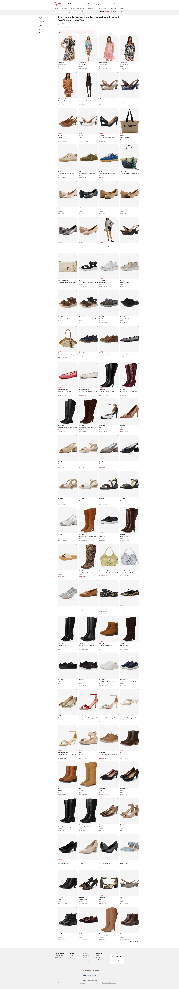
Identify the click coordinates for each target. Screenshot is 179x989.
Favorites (120, 4)
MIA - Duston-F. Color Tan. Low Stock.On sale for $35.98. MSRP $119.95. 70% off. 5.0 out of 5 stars (88, 778)
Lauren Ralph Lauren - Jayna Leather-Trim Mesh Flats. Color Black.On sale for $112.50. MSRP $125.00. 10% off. (129, 343)
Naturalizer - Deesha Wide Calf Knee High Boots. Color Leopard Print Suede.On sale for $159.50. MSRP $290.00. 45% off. (88, 561)
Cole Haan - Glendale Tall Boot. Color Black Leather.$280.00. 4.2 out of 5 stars (68, 633)
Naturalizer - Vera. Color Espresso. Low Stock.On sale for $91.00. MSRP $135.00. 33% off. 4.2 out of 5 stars (109, 887)
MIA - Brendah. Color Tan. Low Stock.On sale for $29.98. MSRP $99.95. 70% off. (68, 778)
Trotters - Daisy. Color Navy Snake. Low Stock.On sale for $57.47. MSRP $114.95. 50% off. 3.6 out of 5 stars (88, 198)
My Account (114, 4)
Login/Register (86, 955)
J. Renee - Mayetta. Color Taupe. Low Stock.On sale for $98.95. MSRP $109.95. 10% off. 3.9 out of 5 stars (109, 89)
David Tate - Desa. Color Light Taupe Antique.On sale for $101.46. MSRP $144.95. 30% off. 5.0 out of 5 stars (68, 452)
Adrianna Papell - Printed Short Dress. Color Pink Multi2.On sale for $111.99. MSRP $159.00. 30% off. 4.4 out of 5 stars (109, 52)
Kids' (105, 8)
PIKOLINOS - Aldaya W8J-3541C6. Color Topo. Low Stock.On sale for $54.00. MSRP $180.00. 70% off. (109, 343)
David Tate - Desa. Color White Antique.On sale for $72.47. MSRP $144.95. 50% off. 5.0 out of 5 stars (68, 524)
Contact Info (58, 965)
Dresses (111, 983)
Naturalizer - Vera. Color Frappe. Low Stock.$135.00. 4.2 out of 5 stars (129, 815)
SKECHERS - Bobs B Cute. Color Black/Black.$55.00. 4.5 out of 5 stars (68, 669)
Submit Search (82, 12)
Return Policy (58, 959)
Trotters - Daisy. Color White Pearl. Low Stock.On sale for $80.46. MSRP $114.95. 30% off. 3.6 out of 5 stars (68, 198)
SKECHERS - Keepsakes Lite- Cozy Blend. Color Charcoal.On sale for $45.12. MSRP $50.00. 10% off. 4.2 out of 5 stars (109, 307)
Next (137, 941)
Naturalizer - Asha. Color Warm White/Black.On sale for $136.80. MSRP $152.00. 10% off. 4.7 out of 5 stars (109, 415)
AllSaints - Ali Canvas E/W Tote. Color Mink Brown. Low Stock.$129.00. (129, 125)
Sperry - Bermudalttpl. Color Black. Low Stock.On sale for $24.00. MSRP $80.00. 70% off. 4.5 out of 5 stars (109, 524)
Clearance (113, 8)
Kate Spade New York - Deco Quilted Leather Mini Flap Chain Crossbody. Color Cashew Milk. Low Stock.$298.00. (68, 270)
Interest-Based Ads (97, 970)
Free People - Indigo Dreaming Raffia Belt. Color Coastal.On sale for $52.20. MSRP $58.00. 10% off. (109, 597)
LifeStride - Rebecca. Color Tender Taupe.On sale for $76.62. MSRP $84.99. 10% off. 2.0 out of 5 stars (88, 851)
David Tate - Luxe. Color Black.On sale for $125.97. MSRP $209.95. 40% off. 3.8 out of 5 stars (68, 924)
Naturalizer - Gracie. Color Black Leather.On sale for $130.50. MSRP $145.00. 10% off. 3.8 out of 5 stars (109, 778)
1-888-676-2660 (97, 3)
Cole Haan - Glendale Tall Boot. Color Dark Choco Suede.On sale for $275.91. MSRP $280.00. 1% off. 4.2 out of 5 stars (129, 633)
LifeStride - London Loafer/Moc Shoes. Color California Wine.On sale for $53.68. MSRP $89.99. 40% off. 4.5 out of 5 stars (88, 924)
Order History (86, 961)
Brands (122, 8)
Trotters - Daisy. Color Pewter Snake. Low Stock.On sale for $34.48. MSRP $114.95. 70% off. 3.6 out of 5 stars (68, 234)
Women (66, 27)
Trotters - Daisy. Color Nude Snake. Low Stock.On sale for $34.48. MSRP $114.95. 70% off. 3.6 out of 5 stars (109, 198)
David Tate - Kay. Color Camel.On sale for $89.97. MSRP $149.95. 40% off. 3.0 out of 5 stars (88, 452)
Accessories (81, 8)
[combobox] (69, 12)
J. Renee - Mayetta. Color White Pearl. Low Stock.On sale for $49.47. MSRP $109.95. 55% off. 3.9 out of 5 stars (88, 125)
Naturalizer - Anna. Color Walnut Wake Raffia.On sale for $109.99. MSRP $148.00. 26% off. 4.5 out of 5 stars (129, 415)
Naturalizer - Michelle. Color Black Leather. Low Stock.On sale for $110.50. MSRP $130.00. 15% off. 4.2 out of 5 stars (129, 778)
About (97, 955)
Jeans (114, 983)
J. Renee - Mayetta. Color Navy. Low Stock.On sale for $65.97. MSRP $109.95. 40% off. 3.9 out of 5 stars (129, 89)
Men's (98, 8)
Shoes (57, 8)
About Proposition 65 (60, 961)
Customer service (117, 4)
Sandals (107, 983)
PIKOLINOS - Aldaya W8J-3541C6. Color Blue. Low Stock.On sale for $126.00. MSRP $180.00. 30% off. (88, 343)
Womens (71, 955)
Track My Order (86, 963)
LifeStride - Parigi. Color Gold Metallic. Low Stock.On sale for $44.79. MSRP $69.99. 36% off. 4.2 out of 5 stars (68, 706)
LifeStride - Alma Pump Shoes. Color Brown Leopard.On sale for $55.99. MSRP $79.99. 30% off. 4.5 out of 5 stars (88, 887)
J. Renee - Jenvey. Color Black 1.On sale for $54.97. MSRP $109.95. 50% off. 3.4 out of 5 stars (129, 234)
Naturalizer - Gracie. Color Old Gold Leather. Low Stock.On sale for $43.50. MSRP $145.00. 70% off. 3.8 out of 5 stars (109, 815)
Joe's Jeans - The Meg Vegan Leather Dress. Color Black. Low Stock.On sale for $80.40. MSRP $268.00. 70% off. (88, 89)
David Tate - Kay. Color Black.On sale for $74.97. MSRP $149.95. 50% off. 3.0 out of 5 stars (129, 488)
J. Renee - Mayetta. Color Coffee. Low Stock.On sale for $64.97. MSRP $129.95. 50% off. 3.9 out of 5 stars (68, 125)
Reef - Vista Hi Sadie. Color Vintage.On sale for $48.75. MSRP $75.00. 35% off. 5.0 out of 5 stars (68, 561)
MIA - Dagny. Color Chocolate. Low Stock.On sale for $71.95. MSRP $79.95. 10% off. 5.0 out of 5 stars (129, 742)
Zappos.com (82, 983)
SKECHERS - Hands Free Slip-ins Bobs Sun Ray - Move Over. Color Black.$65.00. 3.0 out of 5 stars (88, 307)
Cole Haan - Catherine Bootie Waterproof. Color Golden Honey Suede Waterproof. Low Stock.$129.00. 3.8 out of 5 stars (109, 633)
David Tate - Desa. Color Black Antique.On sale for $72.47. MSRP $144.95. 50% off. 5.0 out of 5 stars (129, 452)
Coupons (98, 959)
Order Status (85, 959)
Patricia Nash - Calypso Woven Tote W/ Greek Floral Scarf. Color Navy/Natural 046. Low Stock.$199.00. (129, 161)
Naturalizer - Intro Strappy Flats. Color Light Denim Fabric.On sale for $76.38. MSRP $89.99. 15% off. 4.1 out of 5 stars (129, 851)
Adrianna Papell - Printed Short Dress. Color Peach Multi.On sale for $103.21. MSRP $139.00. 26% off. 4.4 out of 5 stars (88, 52)
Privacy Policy (88, 970)
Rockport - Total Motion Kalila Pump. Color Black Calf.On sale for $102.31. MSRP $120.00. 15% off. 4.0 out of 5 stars (109, 851)
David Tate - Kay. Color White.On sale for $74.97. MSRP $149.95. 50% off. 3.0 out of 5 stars (88, 488)
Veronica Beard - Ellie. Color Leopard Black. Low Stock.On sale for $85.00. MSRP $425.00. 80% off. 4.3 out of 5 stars (129, 597)
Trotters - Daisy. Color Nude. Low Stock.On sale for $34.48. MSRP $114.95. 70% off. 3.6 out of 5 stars (88, 234)
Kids (70, 959)
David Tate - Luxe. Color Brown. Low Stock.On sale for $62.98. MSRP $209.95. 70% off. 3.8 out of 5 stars (129, 924)
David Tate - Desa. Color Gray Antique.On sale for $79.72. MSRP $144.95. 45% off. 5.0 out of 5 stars (109, 452)
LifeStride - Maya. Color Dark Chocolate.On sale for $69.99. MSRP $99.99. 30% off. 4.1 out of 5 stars (68, 887)
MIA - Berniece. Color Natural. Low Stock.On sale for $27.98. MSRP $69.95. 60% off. (88, 742)
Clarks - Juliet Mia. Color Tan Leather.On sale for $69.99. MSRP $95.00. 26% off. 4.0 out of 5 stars (88, 597)
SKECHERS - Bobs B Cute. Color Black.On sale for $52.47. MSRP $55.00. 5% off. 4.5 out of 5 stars (88, 669)
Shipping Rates (58, 957)
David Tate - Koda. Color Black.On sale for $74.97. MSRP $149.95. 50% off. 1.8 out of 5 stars (109, 488)
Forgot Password (59, 955)
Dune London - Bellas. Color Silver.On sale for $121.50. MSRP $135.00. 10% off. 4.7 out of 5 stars (68, 597)
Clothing (64, 8)
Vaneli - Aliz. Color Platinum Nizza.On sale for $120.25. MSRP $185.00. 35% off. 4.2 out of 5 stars (129, 887)
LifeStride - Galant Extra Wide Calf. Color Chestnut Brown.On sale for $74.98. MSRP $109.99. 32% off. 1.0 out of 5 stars (129, 524)
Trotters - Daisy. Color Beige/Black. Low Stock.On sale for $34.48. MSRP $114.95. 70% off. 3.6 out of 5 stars (129, 198)
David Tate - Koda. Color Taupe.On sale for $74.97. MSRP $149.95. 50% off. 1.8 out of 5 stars (68, 488)
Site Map (98, 957)
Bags (72, 8)
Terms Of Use (81, 970)
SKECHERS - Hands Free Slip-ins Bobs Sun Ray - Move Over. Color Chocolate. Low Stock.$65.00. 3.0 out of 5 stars (68, 307)
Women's (90, 8)
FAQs (56, 963)
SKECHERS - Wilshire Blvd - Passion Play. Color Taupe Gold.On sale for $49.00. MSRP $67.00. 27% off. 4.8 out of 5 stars (129, 270)
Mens (70, 957)
